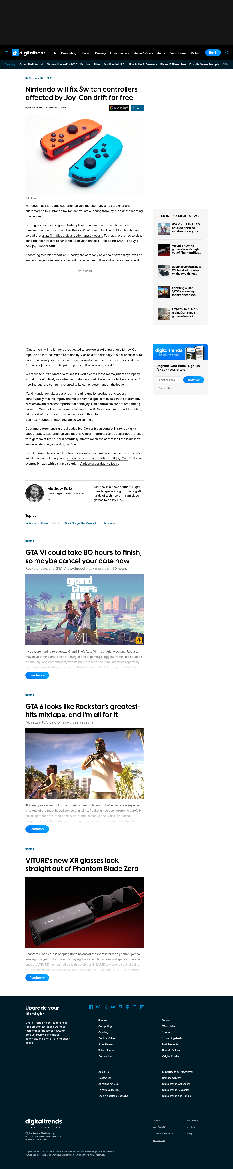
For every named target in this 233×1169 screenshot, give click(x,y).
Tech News (110, 523)
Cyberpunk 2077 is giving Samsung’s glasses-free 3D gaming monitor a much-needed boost (185, 316)
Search (226, 52)
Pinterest (127, 1007)
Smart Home (105, 1044)
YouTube (113, 1007)
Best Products (170, 1044)
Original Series (170, 1056)
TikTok (120, 1007)
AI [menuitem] (55, 53)
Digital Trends (24, 57)
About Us (103, 1071)
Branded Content (171, 1077)
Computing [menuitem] (68, 53)
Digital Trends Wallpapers (176, 1083)
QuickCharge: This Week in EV (81, 523)
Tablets (166, 1020)
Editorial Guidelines (109, 1089)
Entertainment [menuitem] (120, 53)
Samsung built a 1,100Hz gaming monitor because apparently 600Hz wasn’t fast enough (185, 295)
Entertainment (106, 1050)
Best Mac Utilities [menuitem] (90, 64)
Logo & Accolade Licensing (113, 1095)
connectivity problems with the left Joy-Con (97, 458)
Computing (105, 1026)
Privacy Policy (164, 388)
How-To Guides (171, 1050)
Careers (156, 1120)
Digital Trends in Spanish (175, 1089)
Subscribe (194, 380)
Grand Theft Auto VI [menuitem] (31, 64)
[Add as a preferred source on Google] (119, 108)
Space (166, 1032)
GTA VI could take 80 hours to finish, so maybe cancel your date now (186, 230)
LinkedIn (135, 1007)
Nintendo (30, 523)
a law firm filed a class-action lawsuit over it (72, 235)
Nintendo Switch (50, 523)
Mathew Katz (35, 107)
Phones (102, 1020)
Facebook (91, 1007)
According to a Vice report (43, 255)
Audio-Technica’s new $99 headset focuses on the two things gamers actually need (187, 272)
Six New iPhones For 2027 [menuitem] (62, 64)
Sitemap (189, 1133)
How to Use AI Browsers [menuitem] (143, 64)
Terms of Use (159, 1140)
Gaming (103, 1032)
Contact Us (104, 1077)
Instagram (98, 1007)
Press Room (190, 1127)
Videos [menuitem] (195, 53)
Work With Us (159, 1127)
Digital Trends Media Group (46, 1154)
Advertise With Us (108, 1083)
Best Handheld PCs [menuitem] (114, 64)
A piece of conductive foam (99, 463)
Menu (6, 52)
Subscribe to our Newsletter (177, 1071)
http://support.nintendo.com (52, 419)
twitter (48, 499)
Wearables (168, 1026)
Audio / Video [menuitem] (143, 53)
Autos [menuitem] (161, 53)
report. (42, 216)
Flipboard (142, 1007)
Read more (37, 675)
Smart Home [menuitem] (177, 53)
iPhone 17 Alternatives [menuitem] (173, 64)
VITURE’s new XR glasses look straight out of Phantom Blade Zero (186, 251)
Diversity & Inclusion (163, 1133)
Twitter (105, 1007)
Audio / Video (106, 1038)
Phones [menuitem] (85, 53)
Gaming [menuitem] (100, 53)
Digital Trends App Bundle (176, 1095)
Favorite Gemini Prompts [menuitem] (204, 64)
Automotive (105, 1056)
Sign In (213, 53)
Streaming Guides (172, 1038)
